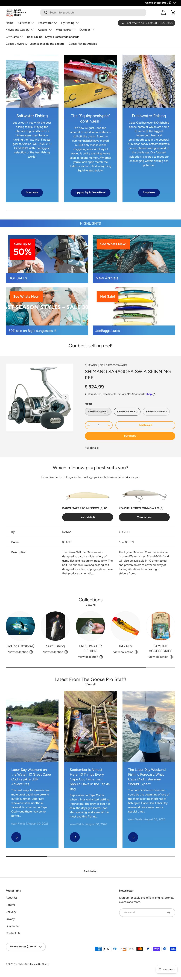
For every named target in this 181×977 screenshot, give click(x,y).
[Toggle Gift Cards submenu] (21, 37)
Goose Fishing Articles (83, 43)
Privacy (10, 919)
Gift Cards (12, 36)
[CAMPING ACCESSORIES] (160, 626)
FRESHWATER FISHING (90, 648)
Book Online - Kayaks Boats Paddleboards (53, 36)
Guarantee (12, 926)
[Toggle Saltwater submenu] (33, 23)
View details (88, 517)
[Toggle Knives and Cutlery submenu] (32, 30)
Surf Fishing (55, 646)
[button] (173, 12)
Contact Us (13, 933)
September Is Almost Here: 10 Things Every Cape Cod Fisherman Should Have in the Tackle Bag (90, 779)
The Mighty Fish (21, 964)
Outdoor (85, 29)
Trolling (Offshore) (20, 646)
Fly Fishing (67, 22)
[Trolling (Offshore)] (20, 626)
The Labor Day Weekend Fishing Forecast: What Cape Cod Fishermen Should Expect (147, 776)
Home (9, 22)
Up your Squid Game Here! (90, 192)
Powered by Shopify (39, 964)
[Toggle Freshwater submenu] (55, 23)
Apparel (43, 29)
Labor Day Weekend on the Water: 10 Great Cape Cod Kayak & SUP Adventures (31, 776)
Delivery (11, 912)
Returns (10, 904)
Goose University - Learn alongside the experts (35, 43)
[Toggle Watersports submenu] (74, 30)
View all (91, 604)
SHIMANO (91, 365)
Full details (91, 447)
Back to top (90, 871)
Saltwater (24, 22)
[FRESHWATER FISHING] (90, 626)
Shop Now (32, 192)
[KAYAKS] (125, 626)
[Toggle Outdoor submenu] (93, 30)
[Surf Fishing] (55, 626)
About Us (11, 897)
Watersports (63, 29)
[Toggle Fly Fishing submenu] (77, 23)
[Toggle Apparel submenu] (50, 30)
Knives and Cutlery (17, 29)
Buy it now (130, 435)
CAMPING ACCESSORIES (160, 648)
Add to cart (145, 425)
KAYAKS (125, 646)
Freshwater (45, 22)
